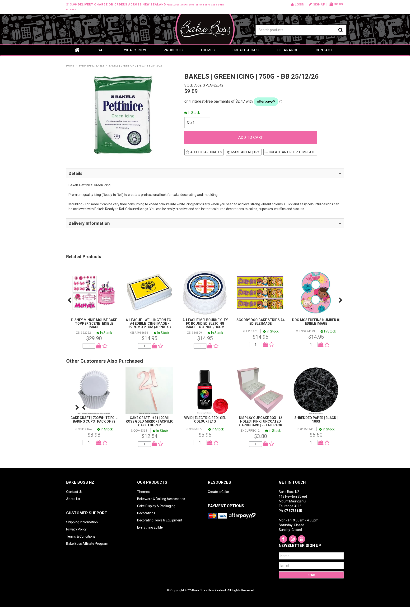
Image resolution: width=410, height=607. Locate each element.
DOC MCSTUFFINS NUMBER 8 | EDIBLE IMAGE (316, 321)
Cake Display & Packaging (156, 506)
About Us (73, 499)
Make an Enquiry (245, 152)
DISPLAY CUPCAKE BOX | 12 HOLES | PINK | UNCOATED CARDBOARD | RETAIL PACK (260, 421)
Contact (324, 50)
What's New (135, 50)
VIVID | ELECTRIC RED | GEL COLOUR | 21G (205, 419)
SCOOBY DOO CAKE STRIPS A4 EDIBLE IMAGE (260, 321)
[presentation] (69, 300)
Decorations (146, 513)
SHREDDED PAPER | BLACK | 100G (316, 419)
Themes (207, 50)
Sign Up (319, 4)
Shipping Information (82, 522)
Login (299, 4)
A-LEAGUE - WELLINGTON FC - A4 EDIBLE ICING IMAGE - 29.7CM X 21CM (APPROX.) (149, 323)
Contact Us (74, 492)
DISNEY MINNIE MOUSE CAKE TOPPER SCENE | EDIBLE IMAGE (94, 323)
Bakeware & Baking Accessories (161, 499)
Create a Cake (246, 50)
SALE (102, 50)
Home (78, 50)
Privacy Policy (76, 529)
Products (173, 50)
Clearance (287, 50)
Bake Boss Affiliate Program (87, 543)
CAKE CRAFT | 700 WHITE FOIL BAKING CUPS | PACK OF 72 (93, 419)
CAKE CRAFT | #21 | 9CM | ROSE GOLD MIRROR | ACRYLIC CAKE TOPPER (149, 421)
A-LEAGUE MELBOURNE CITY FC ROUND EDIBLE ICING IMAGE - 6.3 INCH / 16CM (205, 323)
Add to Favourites (206, 152)
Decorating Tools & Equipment (159, 520)
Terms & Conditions (80, 536)
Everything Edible (91, 65)
